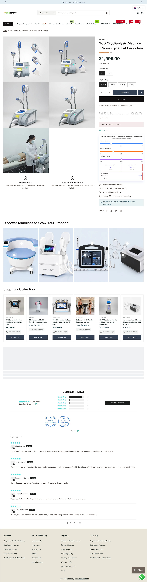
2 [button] (70, 523)
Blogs (34, 554)
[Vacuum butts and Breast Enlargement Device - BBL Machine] (132, 306)
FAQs (63, 571)
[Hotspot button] (14, 255)
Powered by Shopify (82, 579)
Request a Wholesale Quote (14, 541)
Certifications (37, 562)
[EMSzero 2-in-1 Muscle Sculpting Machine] (85, 306)
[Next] (142, 2)
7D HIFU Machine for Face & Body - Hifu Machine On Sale (62, 322)
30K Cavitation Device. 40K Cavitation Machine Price (14, 322)
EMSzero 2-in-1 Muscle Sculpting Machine (84, 321)
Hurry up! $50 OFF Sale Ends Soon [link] (73, 2)
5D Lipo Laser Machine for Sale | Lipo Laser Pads (38, 321)
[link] (25, 24)
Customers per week (105, 148)
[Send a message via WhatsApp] (142, 577)
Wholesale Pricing (10, 549)
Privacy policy (66, 549)
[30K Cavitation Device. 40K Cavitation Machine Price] (15, 306)
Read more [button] (103, 118)
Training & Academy (69, 558)
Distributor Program (11, 545)
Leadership (36, 558)
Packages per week (105, 141)
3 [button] (74, 523)
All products (37, 541)
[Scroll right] (141, 23)
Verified (73, 431)
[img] (15, 443)
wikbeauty (103, 39)
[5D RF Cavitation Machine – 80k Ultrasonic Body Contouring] (108, 306)
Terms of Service (67, 545)
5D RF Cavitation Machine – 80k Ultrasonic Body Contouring (108, 322)
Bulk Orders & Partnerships (14, 558)
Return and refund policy (70, 541)
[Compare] (141, 92)
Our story (36, 545)
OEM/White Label (10, 554)
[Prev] (5, 2)
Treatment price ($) (105, 156)
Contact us (36, 549)
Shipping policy (67, 554)
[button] (47, 13)
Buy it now (121, 99)
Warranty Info (66, 562)
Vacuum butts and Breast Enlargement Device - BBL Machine (132, 322)
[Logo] (10, 13)
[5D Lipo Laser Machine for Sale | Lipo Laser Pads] (38, 306)
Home (5, 31)
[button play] (44, 168)
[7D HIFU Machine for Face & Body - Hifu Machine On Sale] (62, 306)
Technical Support (68, 566)
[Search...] (107, 13)
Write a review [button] (117, 403)
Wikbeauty (70, 579)
